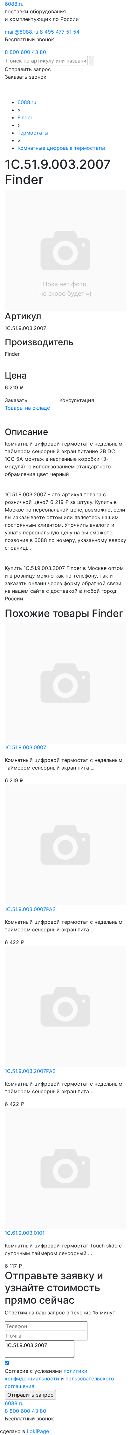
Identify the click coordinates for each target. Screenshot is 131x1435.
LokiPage (38, 1431)
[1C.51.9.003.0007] (65, 682)
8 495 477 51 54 (59, 32)
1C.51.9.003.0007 (25, 747)
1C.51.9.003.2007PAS (30, 1071)
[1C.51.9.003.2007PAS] (65, 1006)
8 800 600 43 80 (25, 52)
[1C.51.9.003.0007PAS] (65, 844)
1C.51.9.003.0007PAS (30, 909)
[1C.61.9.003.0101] (65, 1168)
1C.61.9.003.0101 (25, 1233)
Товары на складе (27, 408)
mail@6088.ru (21, 32)
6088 (14, 1403)
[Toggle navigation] (117, 89)
